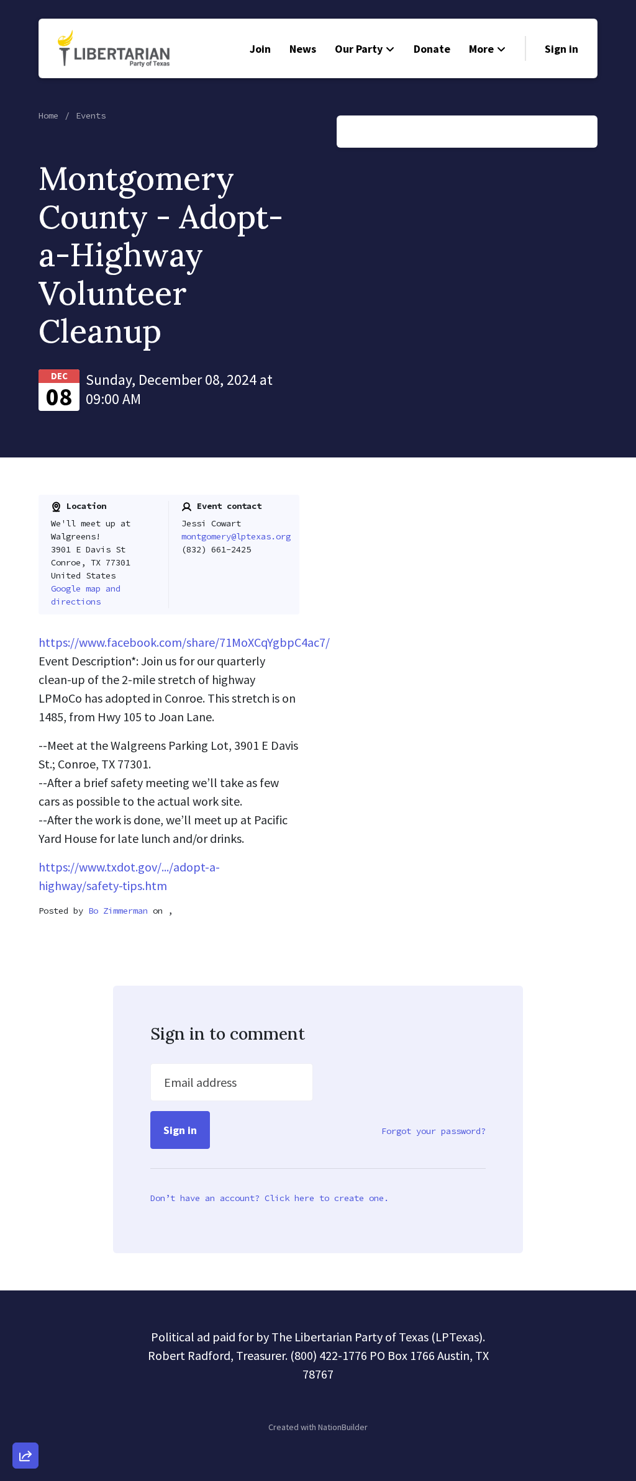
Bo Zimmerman (118, 910)
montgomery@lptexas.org (236, 536)
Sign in (561, 49)
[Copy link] (25, 1284)
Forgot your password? (433, 1131)
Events (91, 115)
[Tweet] (25, 1355)
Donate (432, 49)
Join (260, 49)
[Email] (25, 1320)
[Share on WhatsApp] (25, 1426)
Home (48, 115)
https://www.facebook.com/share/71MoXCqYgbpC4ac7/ (184, 642)
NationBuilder (343, 1427)
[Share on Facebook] (25, 1390)
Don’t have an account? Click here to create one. (269, 1198)
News (302, 49)
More (481, 49)
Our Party (359, 49)
